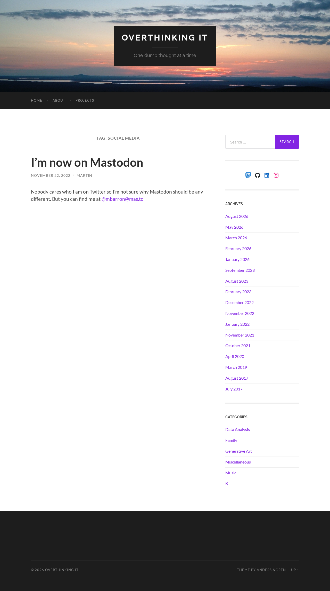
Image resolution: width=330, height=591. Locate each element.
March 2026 (236, 237)
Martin (84, 175)
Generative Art (238, 451)
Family (231, 440)
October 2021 (237, 345)
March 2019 (236, 367)
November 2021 (239, 334)
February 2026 (238, 248)
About (59, 100)
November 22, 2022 (50, 175)
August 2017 (236, 378)
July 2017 (234, 388)
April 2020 (234, 356)
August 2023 (236, 280)
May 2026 (234, 227)
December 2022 (239, 302)
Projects (85, 100)
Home (36, 100)
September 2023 (240, 270)
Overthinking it (165, 37)
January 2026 (237, 259)
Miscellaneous (238, 461)
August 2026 (236, 216)
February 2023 (238, 291)
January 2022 (237, 324)
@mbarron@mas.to (123, 199)
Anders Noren (271, 570)
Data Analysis (237, 429)
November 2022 (239, 313)
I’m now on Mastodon (87, 162)
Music (230, 472)
